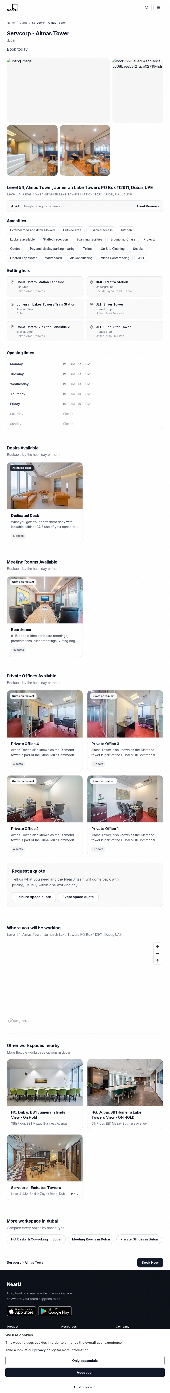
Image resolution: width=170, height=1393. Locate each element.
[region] (85, 983)
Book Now (150, 1262)
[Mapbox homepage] (18, 1020)
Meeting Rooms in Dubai (91, 1239)
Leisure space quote (34, 897)
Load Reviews (148, 206)
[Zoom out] (157, 953)
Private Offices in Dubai (139, 1239)
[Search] (147, 7)
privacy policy (45, 1350)
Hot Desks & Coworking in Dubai (36, 1239)
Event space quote (78, 897)
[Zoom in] (157, 946)
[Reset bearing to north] (157, 960)
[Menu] (158, 7)
